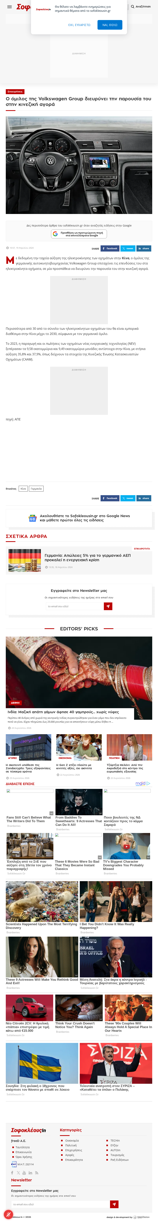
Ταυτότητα (23, 1147)
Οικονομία (72, 1140)
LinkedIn (30, 1172)
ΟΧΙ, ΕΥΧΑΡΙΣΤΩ (79, 25)
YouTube (24, 1172)
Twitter (19, 1172)
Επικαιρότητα (142, 549)
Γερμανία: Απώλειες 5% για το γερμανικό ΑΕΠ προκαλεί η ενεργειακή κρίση (88, 558)
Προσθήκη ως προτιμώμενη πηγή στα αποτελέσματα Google (82, 234)
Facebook (13, 1172)
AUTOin (115, 1150)
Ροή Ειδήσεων (120, 1160)
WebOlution (141, 1217)
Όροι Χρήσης (24, 1157)
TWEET (130, 248)
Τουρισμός (117, 1155)
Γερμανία (36, 488)
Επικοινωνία (24, 1152)
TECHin (115, 1140)
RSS (36, 1172)
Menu (9, 7)
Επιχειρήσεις (15, 92)
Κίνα (23, 488)
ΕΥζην (114, 1145)
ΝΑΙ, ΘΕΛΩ (110, 25)
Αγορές (69, 1155)
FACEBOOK (112, 248)
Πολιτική (71, 1145)
